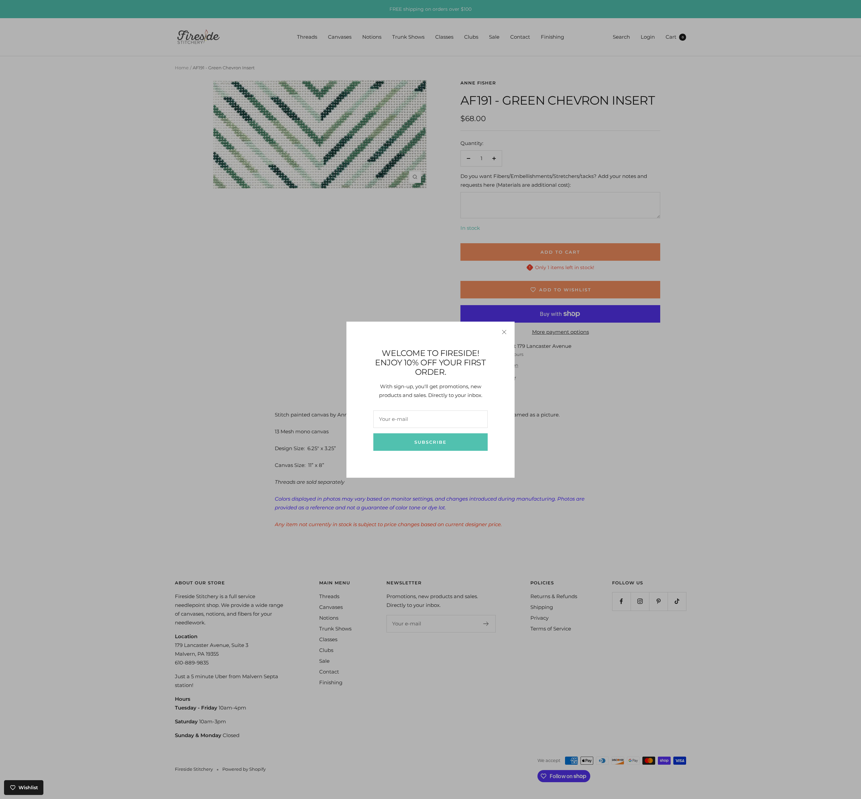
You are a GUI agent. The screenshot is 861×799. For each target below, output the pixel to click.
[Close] (504, 332)
